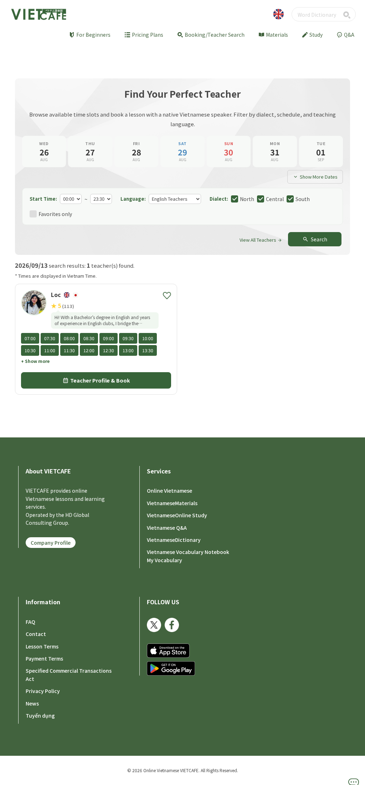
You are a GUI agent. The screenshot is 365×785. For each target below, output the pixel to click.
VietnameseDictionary (174, 539)
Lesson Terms (42, 646)
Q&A (349, 34)
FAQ (30, 621)
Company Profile (51, 542)
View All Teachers (261, 239)
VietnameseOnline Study (177, 515)
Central (275, 198)
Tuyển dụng (40, 715)
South (302, 198)
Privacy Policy (43, 690)
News (32, 703)
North (247, 198)
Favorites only (55, 213)
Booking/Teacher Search (215, 34)
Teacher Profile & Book (96, 380)
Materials (277, 34)
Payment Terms (44, 658)
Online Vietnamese (169, 490)
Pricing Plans (147, 34)
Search (314, 239)
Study (316, 34)
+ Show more (35, 361)
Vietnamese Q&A (167, 527)
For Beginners (93, 34)
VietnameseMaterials (172, 503)
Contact (36, 633)
